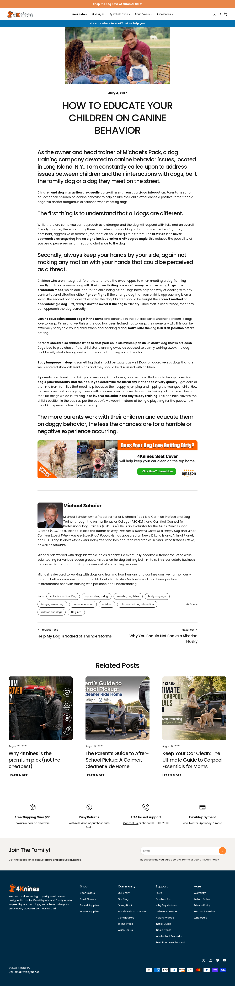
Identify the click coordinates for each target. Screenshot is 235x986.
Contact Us (163, 899)
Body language (49, 362)
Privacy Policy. (210, 859)
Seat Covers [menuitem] (142, 14)
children (106, 604)
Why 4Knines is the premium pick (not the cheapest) (34, 760)
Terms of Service (204, 911)
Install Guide (163, 924)
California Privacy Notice (24, 972)
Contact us (130, 823)
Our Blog (123, 899)
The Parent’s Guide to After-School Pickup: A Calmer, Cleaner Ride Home (117, 760)
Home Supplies (89, 911)
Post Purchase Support (170, 942)
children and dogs (51, 612)
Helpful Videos (165, 917)
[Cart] (225, 14)
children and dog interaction (137, 604)
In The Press (125, 924)
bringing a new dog (91, 377)
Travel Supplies (89, 905)
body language (157, 596)
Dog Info (76, 612)
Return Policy (202, 899)
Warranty (200, 893)
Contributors (126, 917)
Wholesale (200, 917)
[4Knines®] (20, 14)
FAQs (159, 893)
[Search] (220, 14)
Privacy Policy (202, 905)
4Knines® (23, 968)
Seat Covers (88, 899)
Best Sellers (87, 893)
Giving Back (125, 905)
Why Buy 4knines (166, 905)
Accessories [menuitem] (164, 14)
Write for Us (125, 930)
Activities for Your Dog (63, 596)
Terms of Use (190, 859)
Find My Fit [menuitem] (98, 14)
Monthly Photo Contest (133, 911)
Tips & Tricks (163, 930)
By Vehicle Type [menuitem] (119, 14)
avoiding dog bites (128, 596)
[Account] (214, 14)
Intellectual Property (169, 936)
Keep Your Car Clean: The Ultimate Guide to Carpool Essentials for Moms (192, 760)
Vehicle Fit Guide (166, 911)
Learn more (18, 775)
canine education (83, 604)
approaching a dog (97, 596)
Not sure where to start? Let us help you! (117, 23)
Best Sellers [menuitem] (79, 14)
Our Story (124, 893)
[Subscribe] (222, 850)
